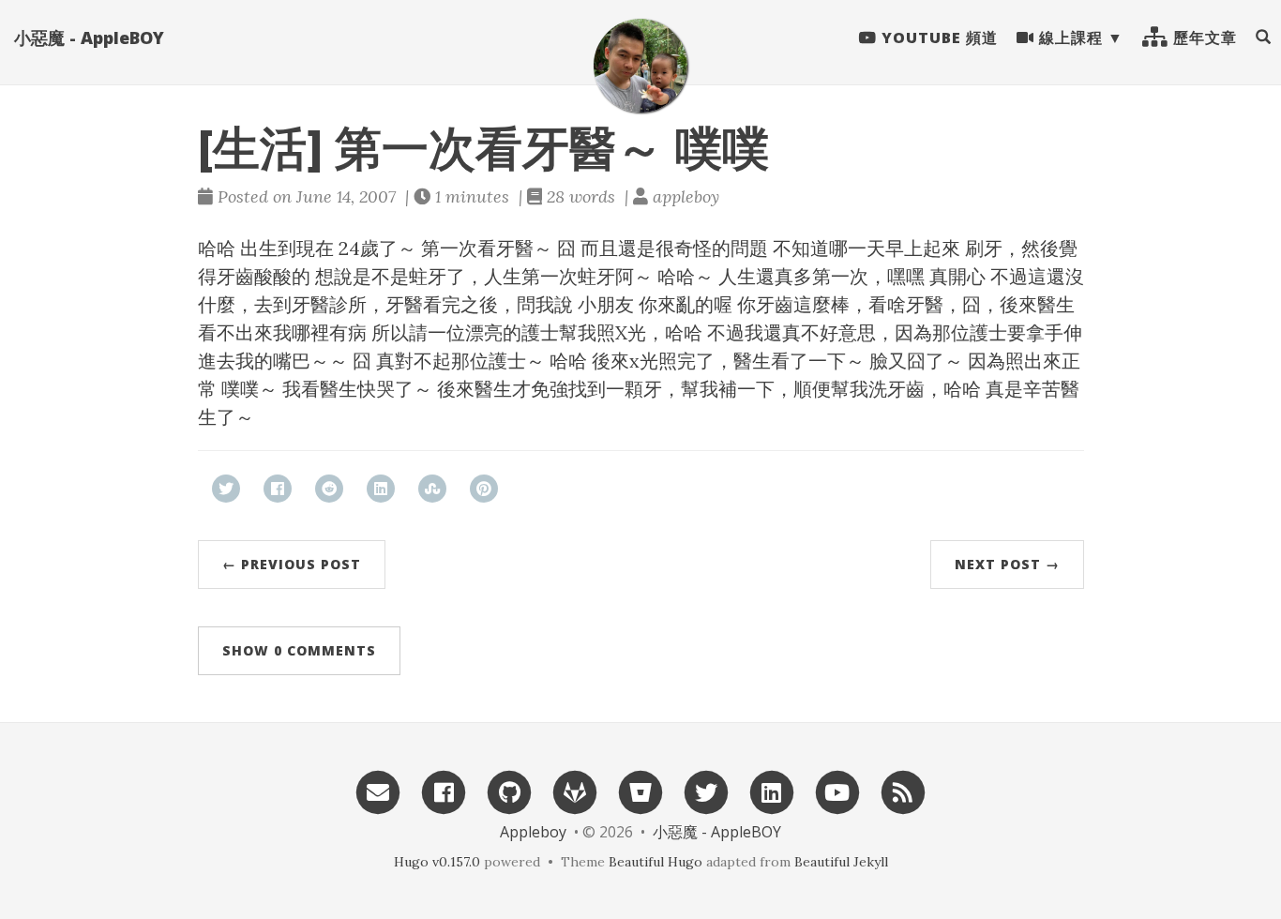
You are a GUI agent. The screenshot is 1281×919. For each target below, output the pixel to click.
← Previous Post (291, 564)
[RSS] (903, 791)
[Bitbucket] (640, 791)
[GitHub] (509, 791)
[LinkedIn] (772, 791)
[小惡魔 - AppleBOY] (640, 66)
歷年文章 (1202, 37)
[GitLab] (575, 791)
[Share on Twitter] (226, 489)
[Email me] (378, 791)
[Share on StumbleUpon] (432, 489)
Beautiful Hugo (655, 861)
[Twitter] (706, 791)
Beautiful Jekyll (841, 861)
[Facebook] (443, 791)
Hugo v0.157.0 (437, 861)
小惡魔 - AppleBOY (89, 37)
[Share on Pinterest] (484, 489)
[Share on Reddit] (329, 489)
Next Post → (1007, 564)
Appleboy (533, 831)
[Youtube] (837, 791)
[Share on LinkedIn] (381, 489)
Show (299, 650)
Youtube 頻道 (937, 37)
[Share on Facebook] (278, 489)
